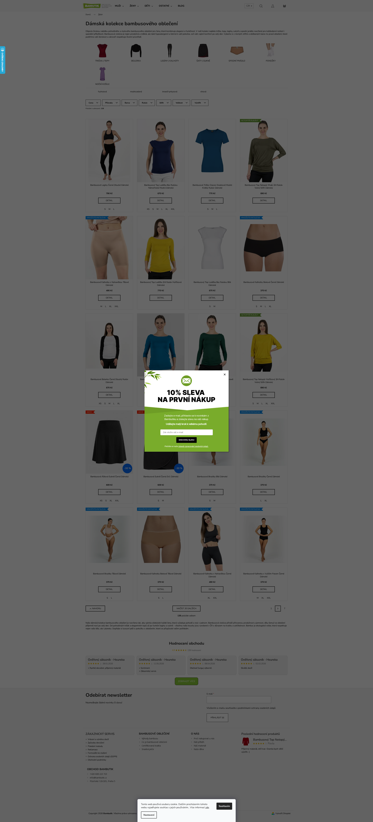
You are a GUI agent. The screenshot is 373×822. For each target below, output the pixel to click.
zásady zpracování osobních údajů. (193, 446)
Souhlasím (224, 806)
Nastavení (148, 815)
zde (207, 807)
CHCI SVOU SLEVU (186, 440)
